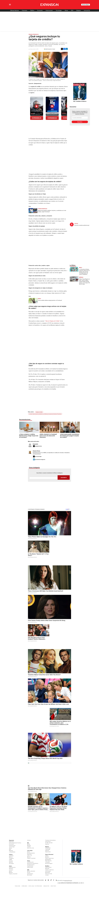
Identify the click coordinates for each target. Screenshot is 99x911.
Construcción (30, 862)
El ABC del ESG (49, 842)
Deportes (29, 854)
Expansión (35, 444)
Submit (64, 477)
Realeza (11, 868)
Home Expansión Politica (15, 842)
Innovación (48, 841)
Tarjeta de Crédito (39, 412)
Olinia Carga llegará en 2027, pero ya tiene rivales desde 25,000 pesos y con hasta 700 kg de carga (84, 281)
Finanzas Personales (34, 34)
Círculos (11, 869)
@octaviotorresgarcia (40, 459)
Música (29, 856)
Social (28, 872)
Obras (66, 10)
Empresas (24, 10)
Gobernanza (30, 873)
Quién (10, 866)
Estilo (28, 851)
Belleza (11, 872)
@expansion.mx (51, 880)
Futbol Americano (49, 858)
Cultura (29, 840)
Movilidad (29, 875)
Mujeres (78, 10)
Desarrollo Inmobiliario (32, 863)
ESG (72, 10)
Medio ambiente (31, 871)
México (39, 298)
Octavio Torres (36, 451)
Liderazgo (47, 849)
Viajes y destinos (49, 869)
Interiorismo (30, 867)
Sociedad (11, 863)
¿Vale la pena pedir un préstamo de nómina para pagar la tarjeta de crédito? (69, 435)
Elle (28, 842)
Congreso (11, 858)
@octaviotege (38, 456)
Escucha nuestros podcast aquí (81, 225)
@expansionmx (37, 83)
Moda (10, 871)
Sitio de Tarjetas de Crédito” (53, 321)
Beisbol (47, 856)
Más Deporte (48, 860)
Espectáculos (12, 867)
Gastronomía (48, 867)
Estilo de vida (30, 847)
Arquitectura (30, 865)
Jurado (47, 875)
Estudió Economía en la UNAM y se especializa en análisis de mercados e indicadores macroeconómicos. (51, 453)
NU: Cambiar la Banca (79, 101)
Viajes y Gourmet (13, 873)
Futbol (46, 855)
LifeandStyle (12, 851)
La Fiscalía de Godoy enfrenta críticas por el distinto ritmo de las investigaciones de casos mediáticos (84, 271)
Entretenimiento (31, 853)
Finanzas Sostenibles (50, 840)
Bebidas (47, 868)
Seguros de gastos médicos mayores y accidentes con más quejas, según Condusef (52, 211)
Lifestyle (47, 862)
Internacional (49, 10)
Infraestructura (30, 864)
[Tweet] (62, 49)
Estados (11, 860)
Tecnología (58, 10)
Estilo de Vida (48, 873)
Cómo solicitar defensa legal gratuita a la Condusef (50, 300)
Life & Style (29, 850)
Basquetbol (48, 859)
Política (32, 10)
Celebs (29, 846)
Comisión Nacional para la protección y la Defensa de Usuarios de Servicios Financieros (45, 413)
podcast (76, 223)
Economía (40, 10)
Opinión (11, 862)
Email (43, 478)
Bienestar (47, 872)
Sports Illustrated (49, 854)
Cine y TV (29, 855)
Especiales (48, 851)
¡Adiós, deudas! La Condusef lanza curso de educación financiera (48, 435)
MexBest (47, 866)
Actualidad (47, 847)
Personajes (48, 871)
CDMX (10, 859)
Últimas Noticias (14, 10)
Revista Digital (85, 4)
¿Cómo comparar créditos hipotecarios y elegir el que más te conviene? (28, 435)
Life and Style (87, 10)
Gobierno (11, 855)
